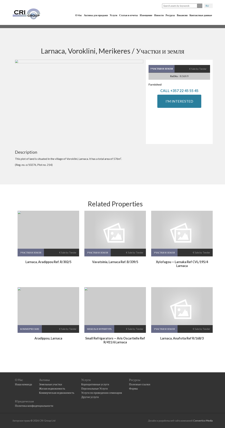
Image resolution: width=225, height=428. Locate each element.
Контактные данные (200, 15)
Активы (44, 380)
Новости (159, 15)
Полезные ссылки (139, 384)
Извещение (146, 15)
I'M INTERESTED (179, 101)
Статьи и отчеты (128, 15)
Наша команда (23, 384)
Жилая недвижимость (52, 388)
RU (207, 5)
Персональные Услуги (94, 388)
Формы (133, 388)
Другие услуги (90, 396)
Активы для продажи (96, 15)
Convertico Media (203, 420)
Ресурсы (170, 15)
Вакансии (182, 15)
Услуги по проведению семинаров (101, 392)
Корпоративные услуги (95, 384)
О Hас (78, 15)
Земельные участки (50, 384)
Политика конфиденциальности (34, 405)
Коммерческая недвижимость (56, 392)
